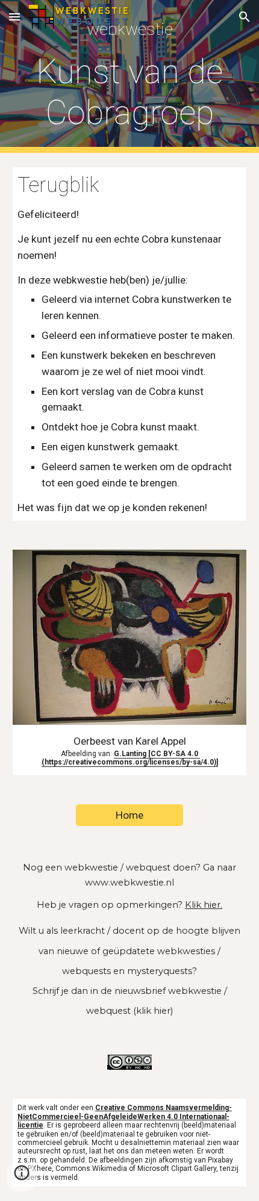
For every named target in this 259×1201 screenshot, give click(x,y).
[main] (130, 76)
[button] (14, 16)
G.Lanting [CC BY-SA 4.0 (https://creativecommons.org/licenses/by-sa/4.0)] (130, 757)
